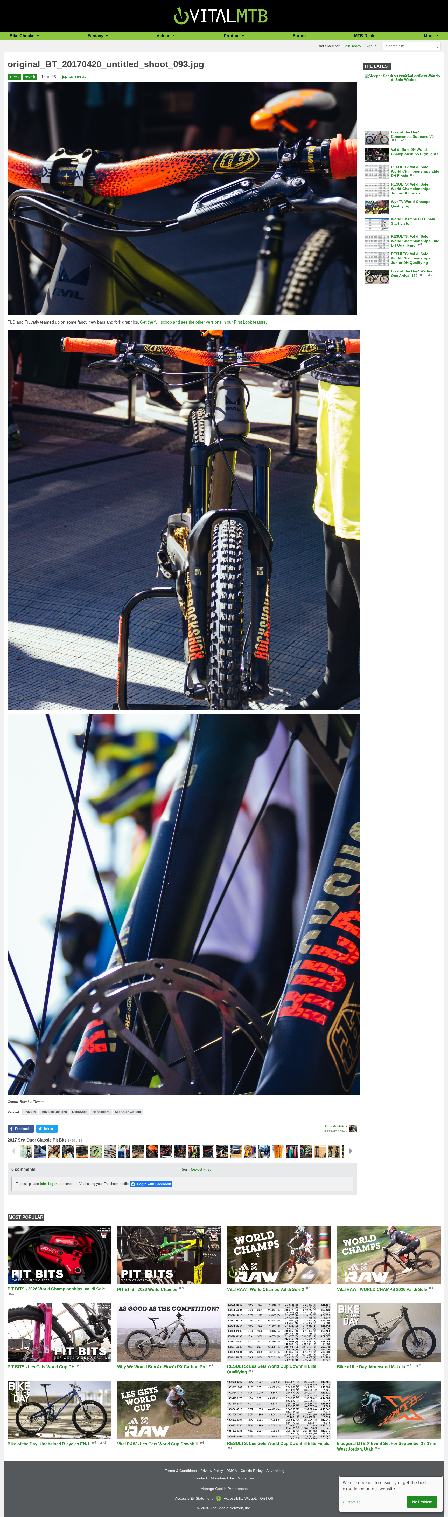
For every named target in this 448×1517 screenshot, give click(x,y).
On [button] (262, 1498)
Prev (15, 77)
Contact (200, 1478)
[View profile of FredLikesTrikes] (353, 1128)
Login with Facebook (154, 1184)
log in (53, 1184)
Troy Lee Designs (54, 1112)
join (43, 1184)
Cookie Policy (252, 1470)
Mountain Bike (222, 1478)
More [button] (429, 35)
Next (28, 77)
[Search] (436, 46)
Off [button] (270, 1498)
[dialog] (391, 1494)
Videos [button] (164, 35)
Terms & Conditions (181, 1470)
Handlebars (101, 1112)
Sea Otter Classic (128, 1112)
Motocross (246, 1478)
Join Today (352, 46)
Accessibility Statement (194, 1498)
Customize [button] (352, 1502)
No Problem (422, 1502)
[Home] (221, 15)
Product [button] (232, 35)
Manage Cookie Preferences (224, 1489)
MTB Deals (364, 35)
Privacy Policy (211, 1470)
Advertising (275, 1470)
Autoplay (77, 77)
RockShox (79, 1112)
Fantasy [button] (96, 35)
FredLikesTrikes (336, 1126)
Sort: (186, 1169)
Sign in (370, 46)
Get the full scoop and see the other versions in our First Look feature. (203, 322)
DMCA (231, 1470)
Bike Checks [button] (23, 35)
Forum (299, 35)
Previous (13, 1151)
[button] (182, 198)
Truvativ (30, 1112)
